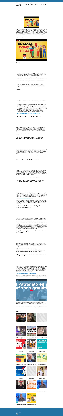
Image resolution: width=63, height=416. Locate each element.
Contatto (17, 414)
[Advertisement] (31, 11)
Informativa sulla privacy (19, 412)
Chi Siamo (17, 413)
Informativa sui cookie (18, 411)
